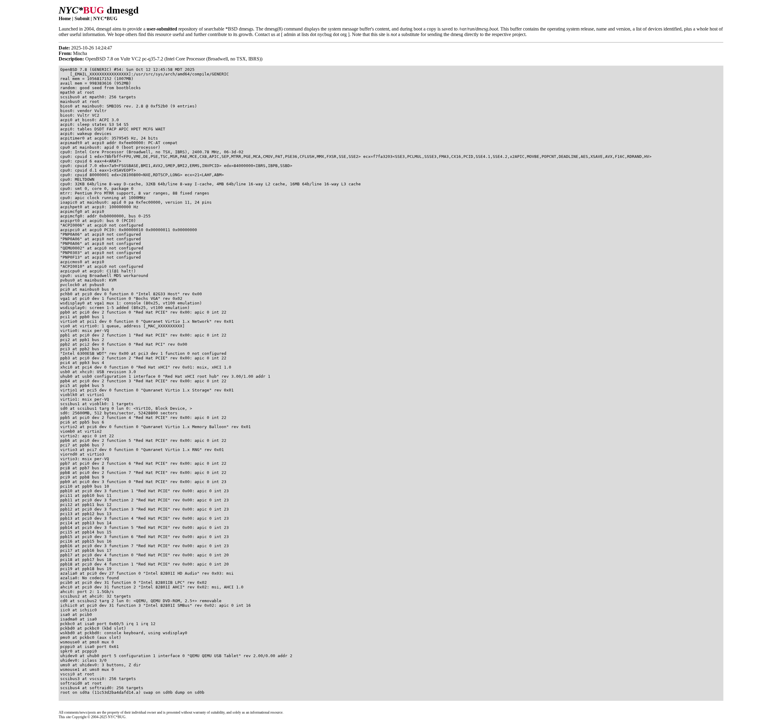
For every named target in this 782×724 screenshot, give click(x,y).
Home (65, 18)
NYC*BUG (105, 18)
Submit (82, 18)
